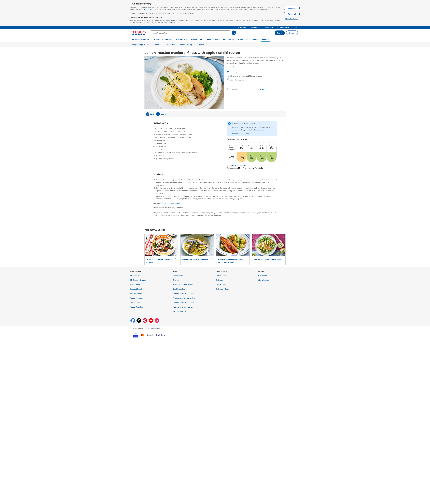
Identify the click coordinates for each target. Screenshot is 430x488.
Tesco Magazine (136, 307)
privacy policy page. (146, 9)
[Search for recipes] (234, 32)
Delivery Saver (221, 275)
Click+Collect (221, 284)
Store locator (263, 280)
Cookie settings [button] (179, 289)
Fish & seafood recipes (171, 203)
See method (231, 66)
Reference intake (239, 165)
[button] (242, 27)
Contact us (262, 275)
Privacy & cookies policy (182, 284)
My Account (135, 275)
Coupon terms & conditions (184, 302)
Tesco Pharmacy (136, 298)
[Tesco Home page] (139, 33)
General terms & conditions (184, 293)
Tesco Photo (135, 302)
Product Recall (136, 289)
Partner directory (180, 311)
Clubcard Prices (222, 289)
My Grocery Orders (138, 280)
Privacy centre (136, 293)
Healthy (263, 89)
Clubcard (219, 280)
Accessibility (178, 275)
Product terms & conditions (184, 298)
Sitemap (176, 280)
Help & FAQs (135, 284)
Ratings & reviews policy (183, 307)
